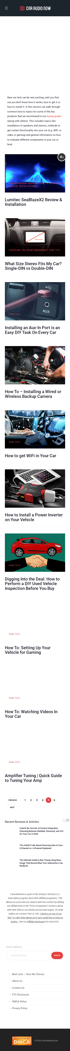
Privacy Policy (19, 1008)
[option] (35, 848)
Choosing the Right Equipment (28, 250)
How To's (45, 183)
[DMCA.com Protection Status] (22, 1040)
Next (12, 807)
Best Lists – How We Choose (28, 974)
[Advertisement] (35, 53)
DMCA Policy (19, 1001)
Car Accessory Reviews (23, 183)
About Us (17, 980)
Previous (12, 800)
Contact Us (18, 987)
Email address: (14, 946)
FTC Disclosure (20, 994)
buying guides (54, 116)
